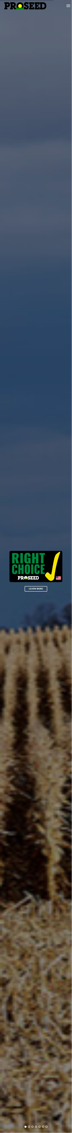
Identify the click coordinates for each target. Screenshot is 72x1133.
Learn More (36, 589)
